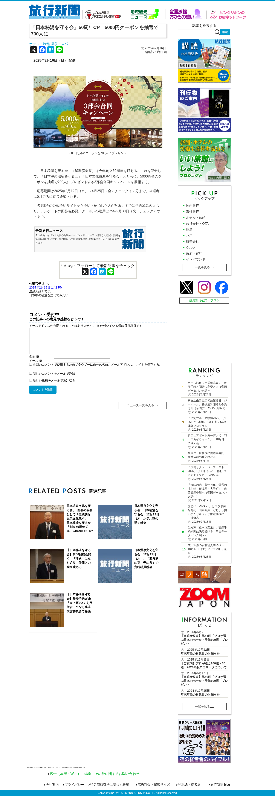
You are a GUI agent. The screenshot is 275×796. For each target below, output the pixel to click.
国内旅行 (192, 205)
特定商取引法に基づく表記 (109, 784)
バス (189, 235)
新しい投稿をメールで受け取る (54, 380)
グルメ (191, 247)
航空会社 (192, 241)
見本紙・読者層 (189, 784)
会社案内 (52, 784)
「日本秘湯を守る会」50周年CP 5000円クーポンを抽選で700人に (95, 30)
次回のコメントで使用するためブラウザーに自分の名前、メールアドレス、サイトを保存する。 (97, 364)
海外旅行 (192, 211)
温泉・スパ (59, 44)
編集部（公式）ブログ (204, 300)
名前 (34, 356)
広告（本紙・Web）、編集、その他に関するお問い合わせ (94, 774)
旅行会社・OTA (197, 223)
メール (35, 360)
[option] (204, 741)
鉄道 (189, 229)
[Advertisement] (98, 439)
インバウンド (195, 259)
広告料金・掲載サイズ (154, 784)
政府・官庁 (194, 253)
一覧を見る (202, 267)
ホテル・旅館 (39, 44)
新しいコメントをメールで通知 (54, 373)
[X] (33, 50)
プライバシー (74, 784)
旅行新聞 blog (220, 784)
